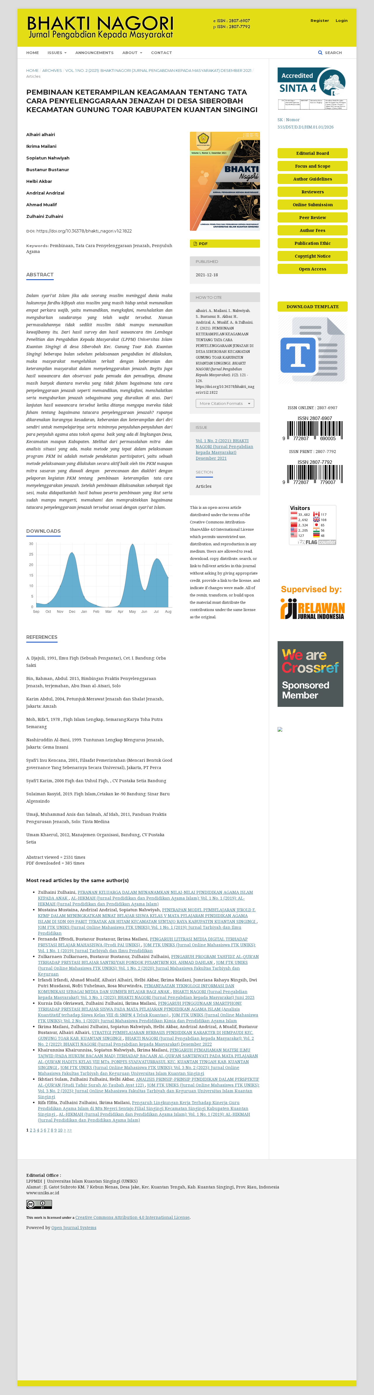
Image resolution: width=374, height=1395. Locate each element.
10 (60, 1130)
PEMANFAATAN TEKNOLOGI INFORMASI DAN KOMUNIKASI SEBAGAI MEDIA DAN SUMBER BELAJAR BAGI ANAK (136, 988)
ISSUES (55, 52)
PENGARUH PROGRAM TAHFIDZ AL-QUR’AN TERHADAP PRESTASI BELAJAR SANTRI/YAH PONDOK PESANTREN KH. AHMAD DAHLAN (148, 959)
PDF (203, 243)
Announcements (94, 52)
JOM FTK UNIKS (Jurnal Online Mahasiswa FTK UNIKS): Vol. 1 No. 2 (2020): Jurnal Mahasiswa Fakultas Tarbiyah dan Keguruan (143, 968)
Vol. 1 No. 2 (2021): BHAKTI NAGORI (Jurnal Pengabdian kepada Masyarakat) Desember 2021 (158, 70)
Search (333, 52)
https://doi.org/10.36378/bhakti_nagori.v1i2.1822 (84, 231)
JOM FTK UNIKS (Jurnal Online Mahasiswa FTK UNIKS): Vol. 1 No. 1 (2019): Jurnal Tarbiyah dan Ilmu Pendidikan (147, 947)
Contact (161, 52)
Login (342, 20)
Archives (52, 70)
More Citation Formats (221, 403)
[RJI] (313, 620)
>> (69, 1130)
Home (32, 52)
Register (320, 20)
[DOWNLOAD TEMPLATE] (313, 383)
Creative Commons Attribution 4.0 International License (132, 1217)
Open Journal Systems (73, 1227)
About (130, 52)
